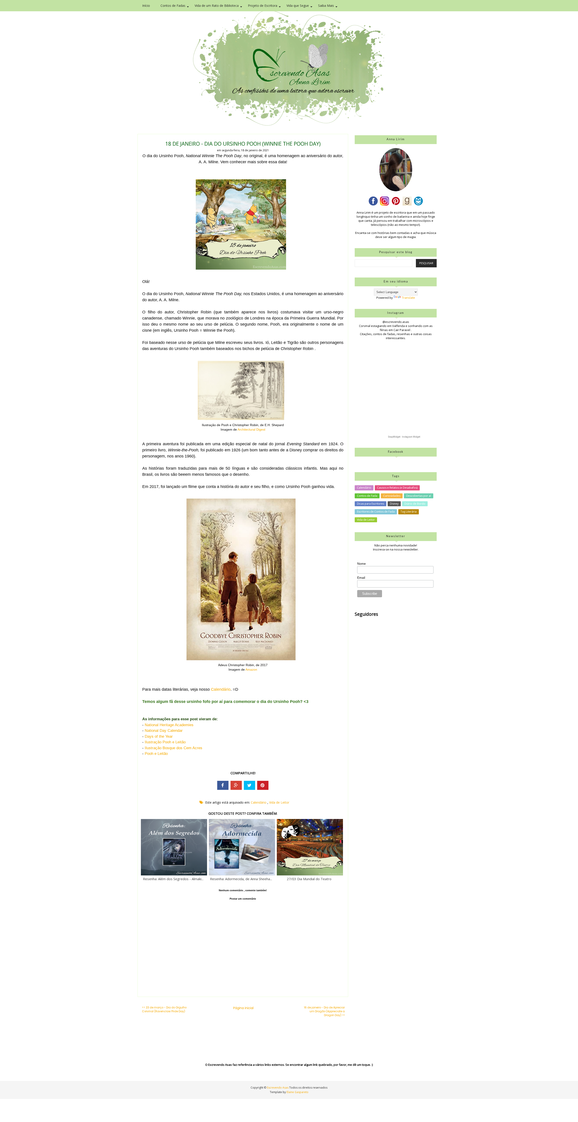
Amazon (251, 669)
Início (146, 5)
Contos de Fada (367, 496)
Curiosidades (391, 496)
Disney (394, 504)
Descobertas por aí (418, 496)
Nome (361, 563)
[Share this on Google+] (236, 785)
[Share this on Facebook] (222, 785)
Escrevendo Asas (278, 1087)
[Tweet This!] (249, 785)
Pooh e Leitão (156, 753)
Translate (408, 298)
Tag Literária (409, 511)
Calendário (221, 689)
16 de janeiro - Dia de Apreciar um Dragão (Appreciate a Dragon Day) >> (324, 1011)
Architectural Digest (251, 429)
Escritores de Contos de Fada (376, 511)
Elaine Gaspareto (297, 1092)
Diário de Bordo (414, 504)
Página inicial (243, 1008)
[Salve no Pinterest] (262, 785)
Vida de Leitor (279, 802)
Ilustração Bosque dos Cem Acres (173, 748)
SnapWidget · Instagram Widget (404, 437)
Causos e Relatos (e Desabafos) (397, 488)
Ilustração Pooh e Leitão (165, 742)
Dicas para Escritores (370, 504)
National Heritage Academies (169, 725)
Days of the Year (159, 736)
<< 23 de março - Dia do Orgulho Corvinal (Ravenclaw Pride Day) (164, 1009)
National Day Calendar (164, 730)
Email (361, 577)
